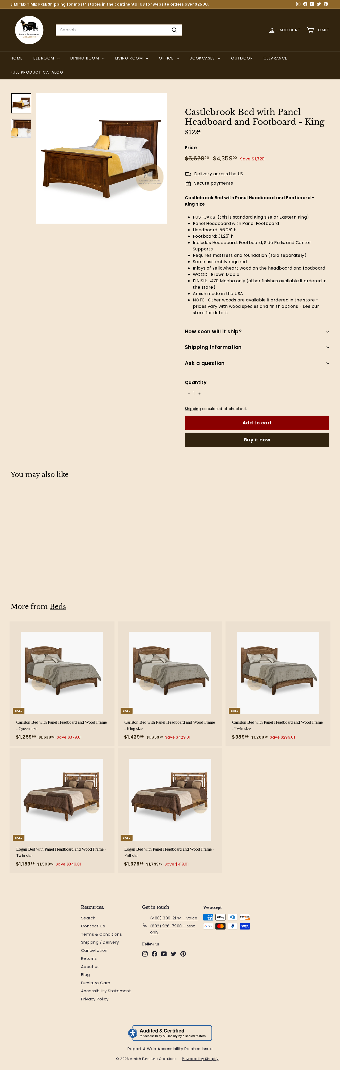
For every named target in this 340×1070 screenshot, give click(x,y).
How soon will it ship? (213, 331)
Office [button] (167, 58)
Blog (85, 974)
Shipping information (213, 347)
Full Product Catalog (40, 72)
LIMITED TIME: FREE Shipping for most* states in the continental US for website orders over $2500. (110, 4)
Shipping (193, 408)
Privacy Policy (95, 999)
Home (17, 58)
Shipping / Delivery (100, 942)
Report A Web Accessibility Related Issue (170, 1048)
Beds (58, 607)
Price (191, 147)
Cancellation (94, 950)
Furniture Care (95, 983)
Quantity (195, 382)
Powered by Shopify (203, 1059)
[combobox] (119, 30)
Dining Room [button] (85, 58)
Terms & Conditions (101, 934)
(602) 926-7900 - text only (172, 929)
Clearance (275, 58)
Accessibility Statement (106, 991)
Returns (89, 958)
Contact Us (93, 926)
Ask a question (205, 363)
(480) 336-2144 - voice (174, 918)
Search (88, 918)
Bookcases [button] (203, 58)
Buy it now (257, 439)
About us (90, 966)
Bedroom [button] (44, 58)
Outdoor (242, 58)
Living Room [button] (129, 58)
